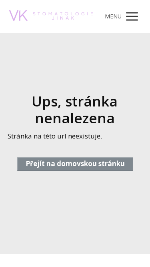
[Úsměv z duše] (51, 16)
